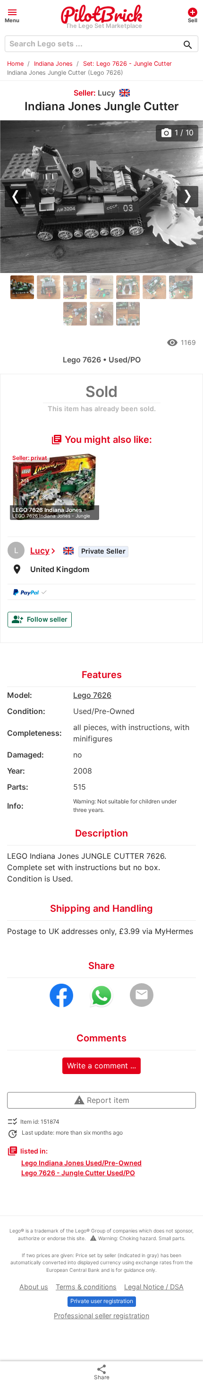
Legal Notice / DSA (154, 1287)
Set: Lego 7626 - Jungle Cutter (127, 63)
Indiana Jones (53, 63)
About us (33, 1287)
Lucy (40, 550)
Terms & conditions (86, 1287)
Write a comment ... (101, 1065)
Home (15, 63)
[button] (12, 15)
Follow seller (40, 619)
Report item (101, 1100)
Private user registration (101, 1300)
